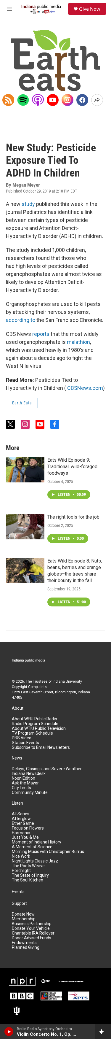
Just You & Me (25, 837)
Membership (24, 919)
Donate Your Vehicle (31, 928)
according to (20, 320)
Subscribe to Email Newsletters (41, 747)
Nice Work (21, 856)
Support (19, 903)
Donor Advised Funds (31, 938)
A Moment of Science (32, 847)
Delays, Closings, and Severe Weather (47, 769)
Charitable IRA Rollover (33, 933)
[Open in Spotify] (23, 100)
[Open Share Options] (97, 100)
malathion (78, 342)
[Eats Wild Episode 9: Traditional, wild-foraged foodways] (25, 469)
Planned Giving (25, 947)
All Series (20, 814)
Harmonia (21, 833)
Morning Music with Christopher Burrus (48, 851)
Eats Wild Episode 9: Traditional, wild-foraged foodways (72, 466)
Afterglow (21, 818)
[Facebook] (82, 100)
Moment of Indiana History (36, 842)
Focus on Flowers (28, 828)
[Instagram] (67, 100)
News (17, 758)
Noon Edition (23, 778)
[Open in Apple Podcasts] (38, 100)
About (17, 708)
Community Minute (30, 792)
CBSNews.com (85, 388)
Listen (17, 803)
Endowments (24, 942)
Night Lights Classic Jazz (35, 861)
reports (40, 334)
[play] (9, 1032)
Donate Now (23, 914)
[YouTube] (53, 100)
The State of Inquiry (30, 875)
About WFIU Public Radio (34, 719)
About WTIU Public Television (39, 728)
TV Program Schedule (32, 733)
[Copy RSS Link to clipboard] (8, 100)
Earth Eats (22, 403)
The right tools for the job (73, 517)
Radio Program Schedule (35, 724)
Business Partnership (32, 924)
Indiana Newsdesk (29, 773)
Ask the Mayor (25, 783)
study (28, 204)
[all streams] (103, 1031)
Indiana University (67, 681)
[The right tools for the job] (25, 526)
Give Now (89, 9)
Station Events (25, 743)
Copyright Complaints (29, 687)
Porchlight (21, 870)
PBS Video (21, 738)
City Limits (21, 788)
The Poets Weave (28, 866)
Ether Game (23, 823)
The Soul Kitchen (27, 880)
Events (18, 891)
